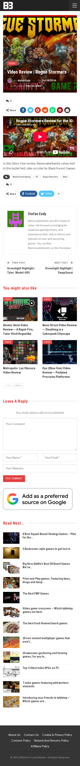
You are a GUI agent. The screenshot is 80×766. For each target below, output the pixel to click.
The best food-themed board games (45, 623)
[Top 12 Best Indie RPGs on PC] (11, 672)
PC (37, 177)
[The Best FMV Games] (11, 597)
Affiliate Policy (40, 746)
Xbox (65, 177)
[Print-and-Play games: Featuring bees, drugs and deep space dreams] (11, 582)
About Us (14, 734)
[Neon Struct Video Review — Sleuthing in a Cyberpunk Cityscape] (59, 309)
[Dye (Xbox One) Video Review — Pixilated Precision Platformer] (59, 352)
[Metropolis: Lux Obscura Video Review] (20, 352)
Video (12, 63)
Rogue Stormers (50, 177)
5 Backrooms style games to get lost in (46, 548)
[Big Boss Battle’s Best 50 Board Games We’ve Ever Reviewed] (11, 568)
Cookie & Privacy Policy (57, 734)
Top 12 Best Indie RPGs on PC (41, 668)
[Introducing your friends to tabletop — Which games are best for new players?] (11, 701)
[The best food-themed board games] (11, 627)
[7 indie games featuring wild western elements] (11, 687)
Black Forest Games (22, 177)
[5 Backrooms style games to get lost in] (11, 553)
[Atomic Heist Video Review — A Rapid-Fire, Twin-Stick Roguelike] (20, 309)
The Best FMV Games (36, 593)
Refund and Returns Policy (51, 740)
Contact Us (31, 734)
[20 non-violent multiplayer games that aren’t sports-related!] (11, 642)
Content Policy (21, 740)
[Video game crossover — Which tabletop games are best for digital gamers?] (11, 612)
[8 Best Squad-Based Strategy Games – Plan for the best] (11, 538)
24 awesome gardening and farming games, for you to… (45, 654)
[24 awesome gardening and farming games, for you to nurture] (11, 657)
